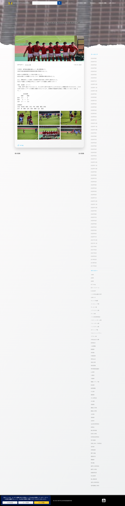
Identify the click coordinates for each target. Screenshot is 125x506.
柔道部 (92, 404)
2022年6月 (94, 220)
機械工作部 (94, 408)
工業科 (92, 375)
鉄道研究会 (94, 472)
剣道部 (92, 349)
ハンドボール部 (95, 326)
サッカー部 (94, 307)
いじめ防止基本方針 (96, 294)
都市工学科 (94, 469)
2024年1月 (94, 159)
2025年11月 (94, 87)
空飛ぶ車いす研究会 (96, 443)
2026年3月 (94, 74)
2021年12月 (94, 240)
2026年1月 (94, 81)
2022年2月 (94, 233)
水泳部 (92, 414)
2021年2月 (94, 253)
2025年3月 (94, 113)
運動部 (92, 459)
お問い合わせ (112, 3)
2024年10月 (94, 130)
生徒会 (92, 420)
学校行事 (93, 362)
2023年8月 (94, 175)
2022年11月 (94, 204)
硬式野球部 (94, 430)
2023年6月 (94, 181)
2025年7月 (94, 100)
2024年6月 (94, 143)
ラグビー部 (28, 65)
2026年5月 (94, 68)
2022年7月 (94, 217)
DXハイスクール (95, 287)
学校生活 (92, 3)
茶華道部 (93, 450)
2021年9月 (94, 246)
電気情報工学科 (95, 485)
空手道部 (93, 440)
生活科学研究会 (95, 424)
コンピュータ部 (95, 304)
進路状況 (93, 456)
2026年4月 (94, 71)
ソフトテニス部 (95, 310)
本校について (68, 3)
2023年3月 (94, 191)
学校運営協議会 (95, 369)
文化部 (92, 391)
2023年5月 (94, 185)
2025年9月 (94, 94)
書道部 (92, 395)
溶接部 (92, 417)
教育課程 (93, 388)
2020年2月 (94, 256)
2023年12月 (94, 162)
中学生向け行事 (95, 339)
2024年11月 (94, 126)
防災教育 (93, 476)
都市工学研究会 (95, 466)
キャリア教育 (94, 300)
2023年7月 (94, 178)
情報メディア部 (95, 382)
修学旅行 (93, 343)
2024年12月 (94, 123)
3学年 (92, 281)
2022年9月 (94, 211)
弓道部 (92, 378)
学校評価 (93, 365)
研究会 (92, 427)
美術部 (92, 446)
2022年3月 (94, 230)
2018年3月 (94, 263)
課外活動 (93, 453)
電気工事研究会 (95, 482)
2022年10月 (94, 207)
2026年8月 (94, 58)
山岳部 (92, 372)
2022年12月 (94, 201)
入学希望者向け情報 (81, 3)
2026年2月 (94, 78)
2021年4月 (94, 250)
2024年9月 (94, 133)
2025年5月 (94, 107)
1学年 (92, 274)
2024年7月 (94, 139)
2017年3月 (94, 266)
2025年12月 (94, 84)
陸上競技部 (94, 479)
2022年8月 (94, 214)
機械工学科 (94, 411)
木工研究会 (94, 398)
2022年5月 (94, 224)
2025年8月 (94, 97)
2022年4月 (94, 227)
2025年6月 (94, 104)
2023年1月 (94, 198)
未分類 (92, 401)
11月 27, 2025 (77, 65)
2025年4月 (94, 110)
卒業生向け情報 (102, 3)
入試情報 (93, 346)
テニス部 (93, 313)
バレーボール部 (95, 323)
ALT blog (93, 284)
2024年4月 (94, 149)
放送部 (92, 385)
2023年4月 (94, 188)
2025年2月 (94, 117)
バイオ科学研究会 (95, 317)
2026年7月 (94, 61)
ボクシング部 (94, 330)
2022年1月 (94, 237)
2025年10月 (94, 91)
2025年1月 (94, 120)
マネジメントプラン (96, 333)
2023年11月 (94, 165)
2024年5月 (94, 146)
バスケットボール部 (96, 320)
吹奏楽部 (93, 356)
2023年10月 (94, 168)
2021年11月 (94, 243)
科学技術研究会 (95, 437)
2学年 (92, 278)
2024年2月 (94, 155)
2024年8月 (94, 136)
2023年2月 (94, 194)
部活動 (92, 463)
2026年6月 (94, 65)
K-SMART (93, 291)
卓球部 (92, 352)
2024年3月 (94, 152)
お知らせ (93, 297)
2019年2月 (94, 259)
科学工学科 (94, 433)
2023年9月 (94, 172)
